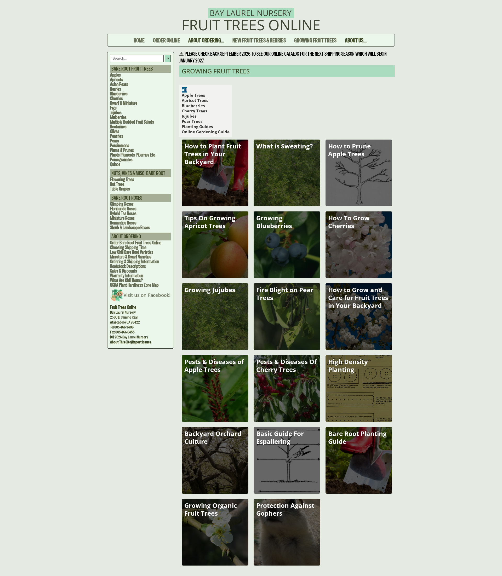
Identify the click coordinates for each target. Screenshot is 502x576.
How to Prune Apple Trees (349, 150)
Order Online (166, 40)
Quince (115, 164)
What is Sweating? (284, 146)
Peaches (116, 136)
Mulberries (118, 117)
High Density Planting (348, 365)
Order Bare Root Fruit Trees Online (135, 243)
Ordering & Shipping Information (134, 261)
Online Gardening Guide (206, 131)
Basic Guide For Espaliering (280, 437)
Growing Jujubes (209, 289)
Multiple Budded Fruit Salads (132, 122)
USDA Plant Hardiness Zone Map (134, 285)
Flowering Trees (122, 179)
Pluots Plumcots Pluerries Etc (132, 155)
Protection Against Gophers (285, 509)
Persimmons (119, 145)
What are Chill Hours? (126, 280)
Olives (114, 131)
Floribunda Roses (123, 209)
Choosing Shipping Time (128, 247)
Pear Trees (192, 121)
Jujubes (116, 113)
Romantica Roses (123, 223)
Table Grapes (120, 189)
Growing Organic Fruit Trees (210, 509)
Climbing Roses (122, 204)
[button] (490, 564)
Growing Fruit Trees (315, 40)
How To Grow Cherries (349, 222)
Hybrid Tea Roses (123, 213)
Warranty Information (126, 276)
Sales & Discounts (123, 271)
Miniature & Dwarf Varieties (130, 257)
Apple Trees (193, 95)
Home (139, 40)
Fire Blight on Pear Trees (284, 293)
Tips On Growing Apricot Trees (210, 222)
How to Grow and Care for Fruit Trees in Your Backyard (358, 297)
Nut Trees (117, 184)
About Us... (356, 40)
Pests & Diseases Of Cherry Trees (286, 365)
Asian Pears (119, 84)
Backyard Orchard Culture (212, 437)
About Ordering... (206, 40)
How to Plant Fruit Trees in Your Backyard (212, 154)
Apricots (116, 80)
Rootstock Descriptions (128, 266)
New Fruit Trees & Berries (259, 40)
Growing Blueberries (274, 222)
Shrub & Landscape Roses (130, 227)
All (184, 90)
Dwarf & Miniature (123, 103)
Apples (115, 75)
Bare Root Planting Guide (357, 437)
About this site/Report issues (130, 342)
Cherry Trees (194, 110)
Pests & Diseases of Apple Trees (214, 365)
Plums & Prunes (122, 150)
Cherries (116, 98)
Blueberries (119, 94)
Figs (113, 108)
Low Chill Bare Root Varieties (131, 252)
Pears (114, 141)
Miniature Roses (122, 218)
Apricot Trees (195, 100)
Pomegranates (121, 160)
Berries (115, 89)
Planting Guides (197, 126)
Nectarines (118, 127)
